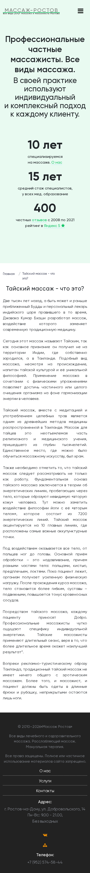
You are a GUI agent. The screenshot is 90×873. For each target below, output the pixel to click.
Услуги (45, 780)
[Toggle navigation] (80, 11)
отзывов (39, 220)
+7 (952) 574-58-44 (45, 862)
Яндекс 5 (52, 225)
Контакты (45, 790)
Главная (9, 274)
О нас (56, 162)
